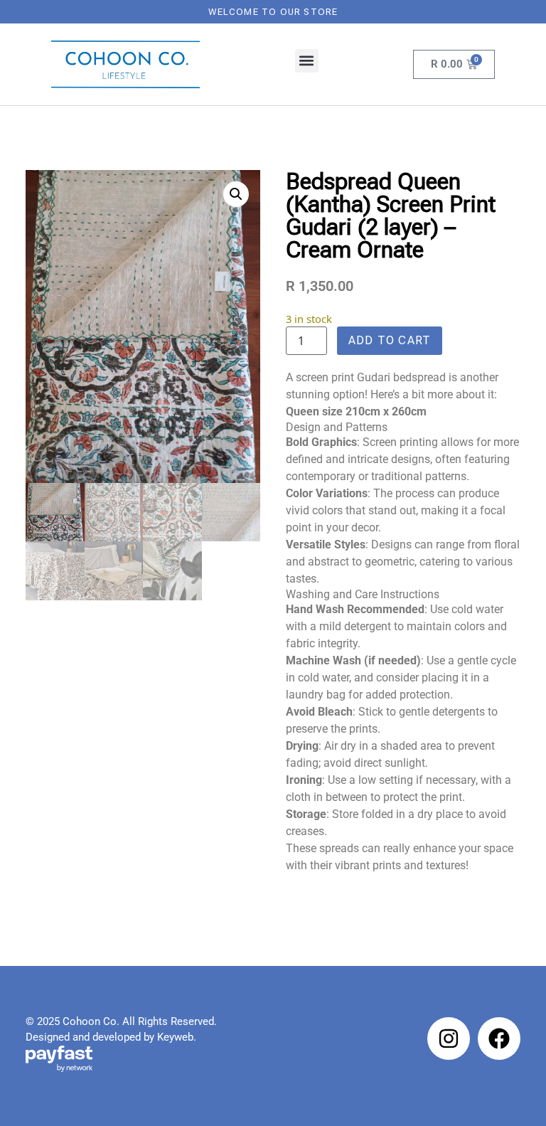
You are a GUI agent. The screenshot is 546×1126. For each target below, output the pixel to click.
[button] (306, 61)
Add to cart (389, 340)
